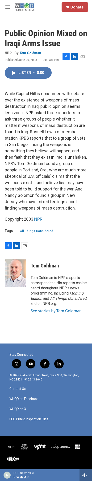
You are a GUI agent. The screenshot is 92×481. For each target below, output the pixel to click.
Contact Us (17, 389)
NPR (38, 219)
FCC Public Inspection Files (28, 419)
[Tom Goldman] (15, 273)
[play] (7, 475)
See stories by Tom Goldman (56, 310)
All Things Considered (36, 231)
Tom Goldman (30, 53)
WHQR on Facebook (23, 399)
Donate (77, 7)
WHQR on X (17, 409)
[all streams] (85, 475)
